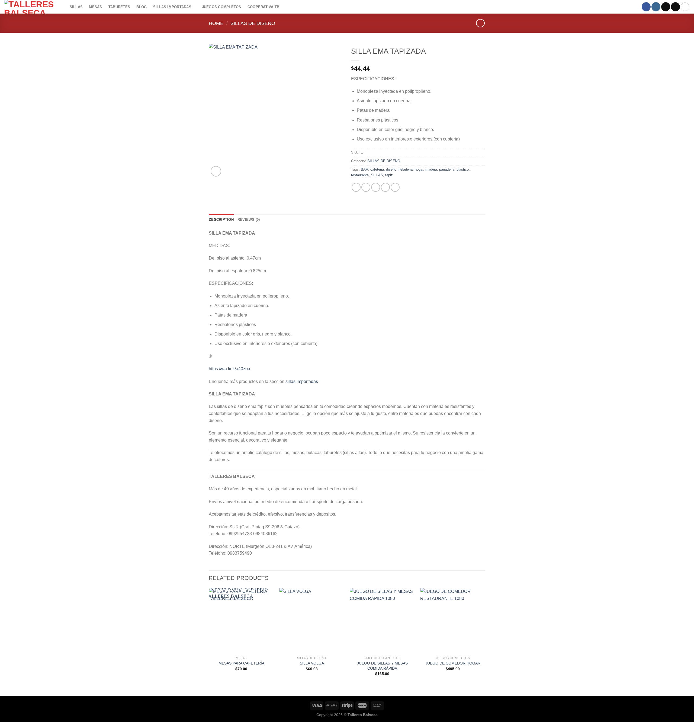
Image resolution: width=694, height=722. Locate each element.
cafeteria (377, 169)
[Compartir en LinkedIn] (395, 187)
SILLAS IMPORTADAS (172, 7)
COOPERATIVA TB (263, 7)
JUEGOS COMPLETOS (221, 7)
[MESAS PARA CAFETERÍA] (241, 620)
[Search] (685, 6)
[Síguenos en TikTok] (665, 6)
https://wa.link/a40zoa (229, 368)
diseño (391, 169)
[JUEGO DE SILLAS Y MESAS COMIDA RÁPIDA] (382, 620)
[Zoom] (216, 171)
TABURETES (119, 7)
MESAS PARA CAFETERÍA (241, 663)
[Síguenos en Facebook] (646, 6)
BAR (364, 169)
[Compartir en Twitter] (365, 187)
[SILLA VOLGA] (311, 620)
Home (216, 23)
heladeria (406, 169)
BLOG (141, 7)
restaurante (360, 175)
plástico (463, 169)
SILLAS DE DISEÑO (252, 23)
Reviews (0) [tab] (248, 220)
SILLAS (76, 7)
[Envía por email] (375, 187)
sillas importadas (301, 381)
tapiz (389, 175)
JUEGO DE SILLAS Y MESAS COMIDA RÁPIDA (382, 665)
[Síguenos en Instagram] (655, 6)
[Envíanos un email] (675, 6)
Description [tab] (221, 220)
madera (431, 169)
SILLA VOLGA (312, 663)
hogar (419, 169)
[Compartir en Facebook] (356, 187)
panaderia (446, 169)
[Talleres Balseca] (31, 7)
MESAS (95, 7)
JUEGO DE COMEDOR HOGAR (452, 663)
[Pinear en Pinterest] (385, 187)
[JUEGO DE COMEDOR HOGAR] (452, 620)
